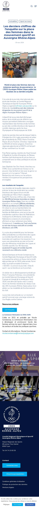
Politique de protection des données (14, 484)
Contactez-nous (12, 465)
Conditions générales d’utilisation (13, 481)
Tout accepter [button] (17, 504)
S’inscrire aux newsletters (15, 474)
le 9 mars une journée (23, 106)
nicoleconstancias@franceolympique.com (18, 333)
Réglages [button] (6, 504)
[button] (35, 6)
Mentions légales (8, 487)
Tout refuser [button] (30, 504)
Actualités (13, 21)
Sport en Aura (25, 21)
